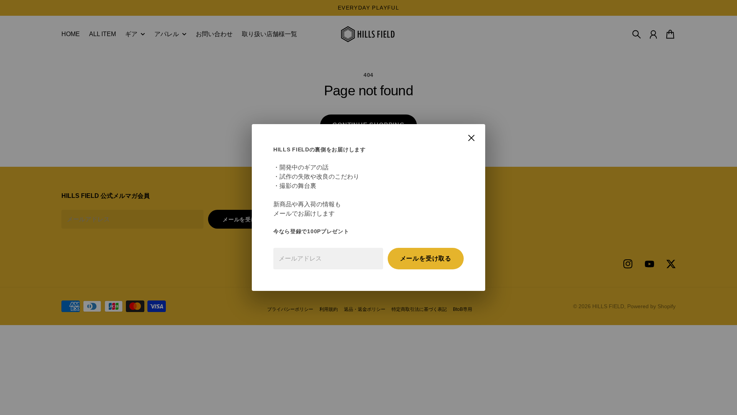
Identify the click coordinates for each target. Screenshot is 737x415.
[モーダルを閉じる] (471, 138)
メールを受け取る (425, 258)
